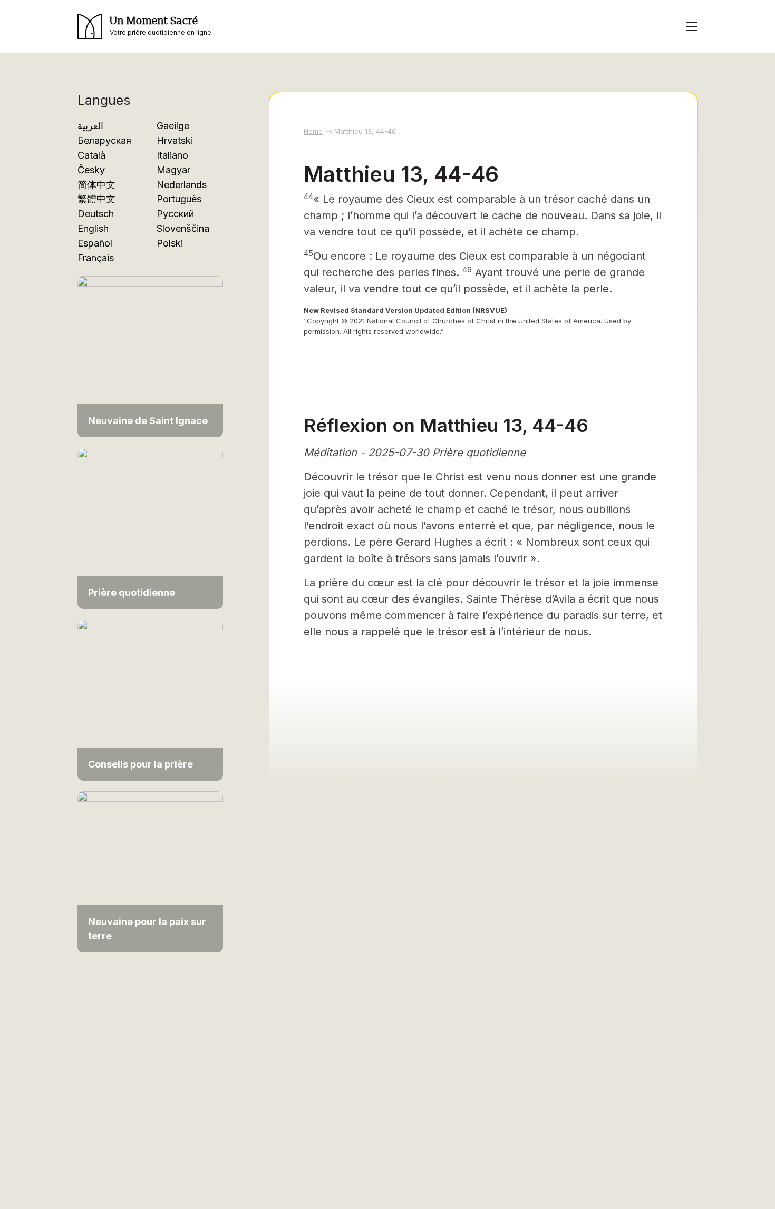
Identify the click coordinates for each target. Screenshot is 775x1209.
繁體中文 (96, 198)
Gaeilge (173, 125)
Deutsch (96, 213)
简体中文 (96, 184)
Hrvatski (175, 140)
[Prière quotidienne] (150, 527)
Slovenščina (183, 228)
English (93, 228)
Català (91, 155)
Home (313, 131)
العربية (90, 125)
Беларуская (104, 140)
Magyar (173, 169)
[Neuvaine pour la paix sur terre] (150, 871)
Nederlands (182, 184)
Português (179, 198)
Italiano (172, 155)
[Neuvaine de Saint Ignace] (150, 355)
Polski (170, 243)
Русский (175, 213)
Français (96, 257)
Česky (91, 169)
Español (95, 243)
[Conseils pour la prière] (150, 699)
